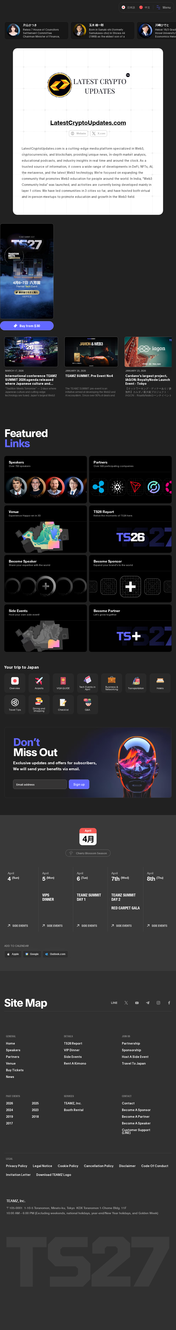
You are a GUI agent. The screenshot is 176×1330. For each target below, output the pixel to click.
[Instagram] (158, 1003)
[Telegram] (147, 1003)
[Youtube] (136, 1003)
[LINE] (114, 1003)
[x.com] (126, 1003)
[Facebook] (169, 1003)
